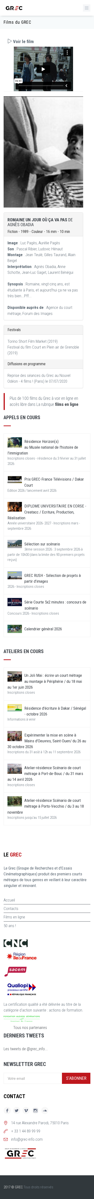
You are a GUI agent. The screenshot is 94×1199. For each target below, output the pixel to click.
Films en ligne (14, 917)
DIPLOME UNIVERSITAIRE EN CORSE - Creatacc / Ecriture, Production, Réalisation (46, 512)
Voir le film (23, 41)
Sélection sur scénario (42, 544)
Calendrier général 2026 (43, 628)
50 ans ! (10, 925)
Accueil (9, 900)
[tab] (43, 41)
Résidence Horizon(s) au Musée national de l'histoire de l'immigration (42, 447)
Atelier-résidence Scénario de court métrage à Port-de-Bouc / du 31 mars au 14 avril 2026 (45, 773)
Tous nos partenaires (30, 1027)
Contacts (11, 908)
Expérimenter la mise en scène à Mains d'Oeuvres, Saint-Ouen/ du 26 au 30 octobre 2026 (46, 741)
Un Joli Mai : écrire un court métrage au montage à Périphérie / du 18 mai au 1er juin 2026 (44, 681)
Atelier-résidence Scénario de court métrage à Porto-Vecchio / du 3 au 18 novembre (45, 806)
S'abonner (76, 1078)
